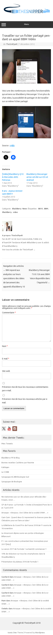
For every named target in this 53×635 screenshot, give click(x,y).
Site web (6, 371)
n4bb (12, 145)
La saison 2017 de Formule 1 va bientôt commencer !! (23, 549)
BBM (46, 209)
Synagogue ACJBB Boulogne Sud (15, 477)
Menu (26, 24)
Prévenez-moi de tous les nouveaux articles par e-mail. (25, 401)
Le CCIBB (5, 472)
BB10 (40, 209)
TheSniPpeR (11, 44)
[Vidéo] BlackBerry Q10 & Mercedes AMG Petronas (13, 177)
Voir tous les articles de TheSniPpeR (18, 249)
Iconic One (12, 632)
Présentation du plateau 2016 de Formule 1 (19, 562)
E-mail (5, 358)
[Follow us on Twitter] (3, 428)
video (15, 212)
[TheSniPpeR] (26, 15)
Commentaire (9, 312)
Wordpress (40, 632)
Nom (5, 346)
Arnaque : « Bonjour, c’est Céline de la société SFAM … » (24, 513)
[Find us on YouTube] (9, 428)
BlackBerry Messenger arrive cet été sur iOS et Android (37, 177)
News (24, 209)
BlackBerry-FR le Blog (10, 458)
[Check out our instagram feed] (14, 428)
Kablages (5, 467)
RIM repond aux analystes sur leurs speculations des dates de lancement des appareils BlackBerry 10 (14, 278)
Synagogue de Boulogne (11, 481)
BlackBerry (16, 209)
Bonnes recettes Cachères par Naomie (17, 462)
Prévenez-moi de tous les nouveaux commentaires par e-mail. (25, 389)
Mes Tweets (7, 443)
